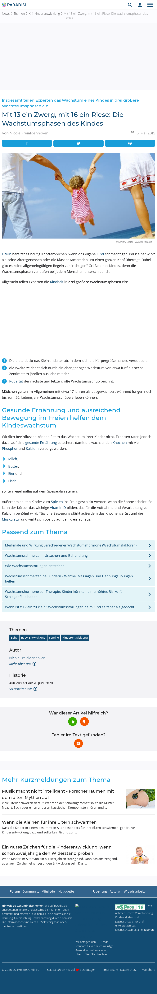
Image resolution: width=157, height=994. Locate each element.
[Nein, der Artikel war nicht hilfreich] (84, 721)
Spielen (57, 501)
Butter (13, 466)
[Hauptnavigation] (150, 5)
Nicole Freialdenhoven (27, 658)
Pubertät (16, 381)
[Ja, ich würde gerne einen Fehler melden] (78, 743)
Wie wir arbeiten (135, 891)
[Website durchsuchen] (130, 5)
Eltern (6, 254)
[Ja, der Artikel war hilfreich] (72, 721)
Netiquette (66, 891)
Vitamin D (58, 507)
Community (30, 891)
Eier (11, 473)
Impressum (110, 970)
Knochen (120, 442)
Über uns (100, 891)
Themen (19, 13)
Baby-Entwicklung (33, 637)
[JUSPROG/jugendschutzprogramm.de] (130, 907)
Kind (100, 254)
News (6, 13)
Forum (15, 891)
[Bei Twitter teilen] (78, 143)
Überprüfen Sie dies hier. (91, 954)
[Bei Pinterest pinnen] (130, 143)
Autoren (116, 891)
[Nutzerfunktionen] (140, 5)
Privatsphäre (147, 970)
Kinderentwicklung (47, 13)
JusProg (149, 929)
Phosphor (10, 448)
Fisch (12, 481)
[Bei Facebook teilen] (27, 143)
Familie (54, 637)
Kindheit (56, 282)
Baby (14, 637)
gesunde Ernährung (41, 442)
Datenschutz (128, 970)
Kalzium (32, 448)
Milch (12, 458)
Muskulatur (11, 519)
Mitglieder (49, 891)
